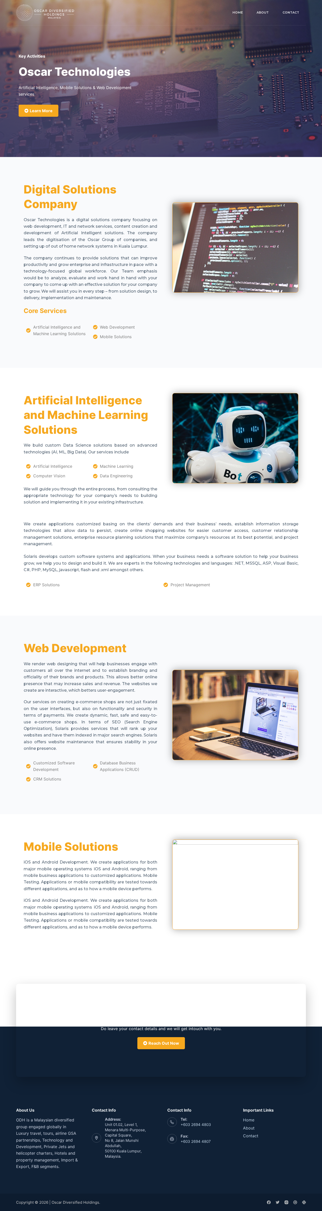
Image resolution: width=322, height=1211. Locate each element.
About (263, 12)
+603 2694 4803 (196, 1124)
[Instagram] (286, 1202)
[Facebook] (269, 1202)
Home (237, 12)
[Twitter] (277, 1202)
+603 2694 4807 (196, 1141)
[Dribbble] (295, 1202)
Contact (291, 12)
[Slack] (304, 1202)
